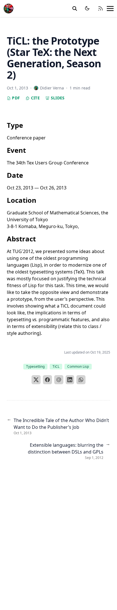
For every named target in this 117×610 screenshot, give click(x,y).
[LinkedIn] (70, 379)
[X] (36, 379)
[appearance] (87, 8)
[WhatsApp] (80, 379)
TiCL (56, 366)
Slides (56, 98)
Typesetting (35, 366)
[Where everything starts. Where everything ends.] (8, 8)
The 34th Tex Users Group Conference (48, 163)
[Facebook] (47, 379)
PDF (15, 98)
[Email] (58, 379)
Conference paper (26, 138)
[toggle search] (74, 8)
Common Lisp (78, 366)
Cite (35, 98)
